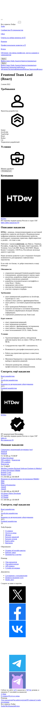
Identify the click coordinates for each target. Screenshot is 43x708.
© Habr (3, 694)
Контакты (9, 543)
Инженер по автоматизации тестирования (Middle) (20, 479)
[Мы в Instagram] (17, 654)
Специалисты (13, 67)
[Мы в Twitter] (17, 602)
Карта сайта (9, 541)
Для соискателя (11, 562)
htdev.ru (4, 223)
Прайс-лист (9, 580)
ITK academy (5, 460)
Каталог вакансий (12, 537)
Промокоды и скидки (13, 554)
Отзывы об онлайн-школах (15, 550)
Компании (19, 69)
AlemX (3, 487)
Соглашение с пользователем (16, 576)
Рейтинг (26, 69)
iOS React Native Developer (11, 493)
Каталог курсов (11, 539)
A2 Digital (4, 495)
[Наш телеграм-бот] (17, 688)
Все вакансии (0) (13, 223)
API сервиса (9, 566)
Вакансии (4, 67)
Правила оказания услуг (14, 578)
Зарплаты (33, 69)
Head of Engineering (8, 485)
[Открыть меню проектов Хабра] (2, 19)
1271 (15, 690)
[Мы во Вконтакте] (17, 637)
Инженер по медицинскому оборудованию (17, 384)
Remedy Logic (6, 472)
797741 (28, 690)
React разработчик (8, 376)
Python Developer (7, 458)
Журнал (39, 69)
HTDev (3, 219)
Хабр (3, 706)
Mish (2, 481)
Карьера (12, 706)
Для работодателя (12, 564)
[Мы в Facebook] (17, 619)
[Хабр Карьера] (9, 22)
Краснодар (16, 460)
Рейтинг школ (10, 552)
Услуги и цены (10, 533)
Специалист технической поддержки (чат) (17, 449)
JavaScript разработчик (9, 380)
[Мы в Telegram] (17, 671)
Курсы (17, 706)
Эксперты (11, 69)
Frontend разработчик (9, 388)
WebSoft (4, 451)
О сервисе (9, 531)
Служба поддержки (12, 568)
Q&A (7, 706)
